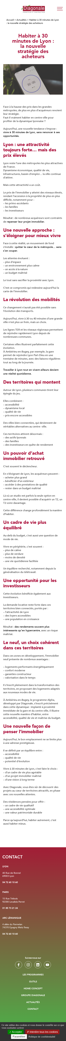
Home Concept (33, 988)
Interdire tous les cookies (43, 1032)
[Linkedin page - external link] (37, 964)
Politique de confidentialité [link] (42, 1036)
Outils (33, 981)
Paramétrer (19, 1036)
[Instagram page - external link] (28, 964)
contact (33, 1009)
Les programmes (33, 975)
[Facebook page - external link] (18, 964)
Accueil (10, 19)
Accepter (16, 1032)
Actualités (21, 19)
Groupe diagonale (33, 995)
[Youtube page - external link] (47, 964)
